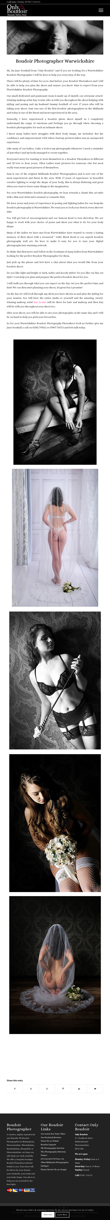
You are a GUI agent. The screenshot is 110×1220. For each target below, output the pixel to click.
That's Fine (47, 1215)
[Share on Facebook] (15, 1089)
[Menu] (99, 10)
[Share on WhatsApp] (47, 1089)
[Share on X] (31, 1089)
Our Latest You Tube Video (53, 1134)
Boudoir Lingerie (48, 1144)
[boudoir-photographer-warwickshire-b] (55, 37)
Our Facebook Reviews (51, 1137)
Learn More (62, 1215)
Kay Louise (40, 302)
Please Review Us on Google (54, 1169)
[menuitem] (99, 10)
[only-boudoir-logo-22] (18, 10)
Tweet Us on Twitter (50, 1141)
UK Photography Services (52, 1148)
